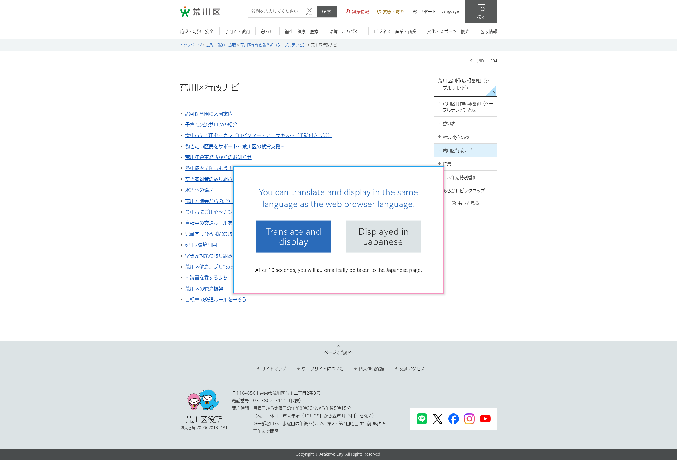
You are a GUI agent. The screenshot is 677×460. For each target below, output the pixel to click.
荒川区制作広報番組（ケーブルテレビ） (273, 45)
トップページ (191, 45)
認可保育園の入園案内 (209, 113)
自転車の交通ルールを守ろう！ (218, 299)
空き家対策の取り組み (209, 256)
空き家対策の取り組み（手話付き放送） (228, 179)
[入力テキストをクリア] (309, 11)
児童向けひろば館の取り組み (216, 234)
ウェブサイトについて (323, 369)
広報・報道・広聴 (221, 45)
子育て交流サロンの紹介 (211, 124)
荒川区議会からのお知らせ (213, 201)
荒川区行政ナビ (457, 150)
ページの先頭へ (338, 352)
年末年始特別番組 (460, 177)
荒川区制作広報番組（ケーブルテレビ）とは (468, 107)
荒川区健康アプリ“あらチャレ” (218, 266)
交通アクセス (412, 369)
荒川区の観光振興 (204, 288)
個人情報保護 (371, 369)
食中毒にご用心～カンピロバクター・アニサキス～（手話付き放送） (258, 135)
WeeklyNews (456, 137)
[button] (357, 11)
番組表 (449, 123)
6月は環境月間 (201, 244)
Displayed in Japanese (383, 236)
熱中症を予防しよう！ (209, 168)
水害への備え (199, 190)
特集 (447, 164)
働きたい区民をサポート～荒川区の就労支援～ (235, 146)
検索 (327, 11)
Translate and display (293, 236)
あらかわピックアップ (464, 191)
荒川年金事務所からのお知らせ (218, 157)
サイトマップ (274, 369)
